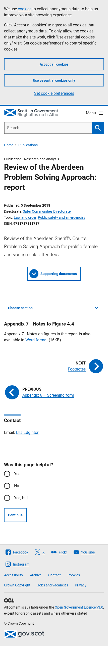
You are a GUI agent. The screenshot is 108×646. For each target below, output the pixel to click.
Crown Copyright (17, 585)
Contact (54, 575)
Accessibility (13, 575)
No (16, 485)
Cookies (74, 575)
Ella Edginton (27, 432)
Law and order (25, 217)
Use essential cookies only (54, 80)
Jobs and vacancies (52, 585)
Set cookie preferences (54, 93)
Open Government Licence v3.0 (79, 607)
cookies (24, 9)
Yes (17, 473)
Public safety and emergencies (61, 217)
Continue (15, 515)
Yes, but (21, 497)
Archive (35, 575)
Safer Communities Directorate (47, 211)
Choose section (20, 308)
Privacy (80, 585)
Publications (28, 145)
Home (8, 145)
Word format (36, 340)
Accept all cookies (54, 64)
